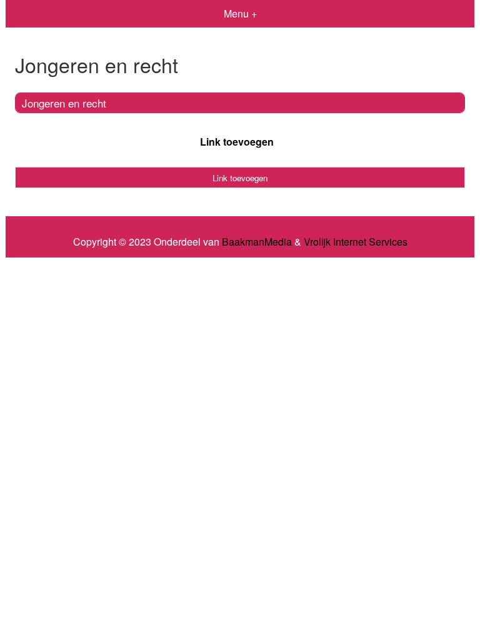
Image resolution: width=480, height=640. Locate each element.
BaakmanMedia (257, 242)
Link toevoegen (237, 141)
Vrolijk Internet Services (356, 242)
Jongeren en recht (64, 103)
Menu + (240, 13)
